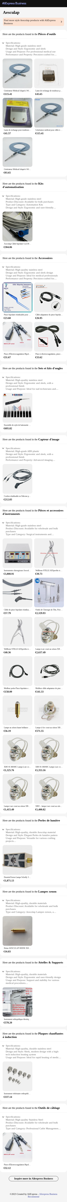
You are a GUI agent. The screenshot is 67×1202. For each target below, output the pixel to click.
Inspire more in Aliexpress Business (33, 1178)
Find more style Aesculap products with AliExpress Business (30, 22)
